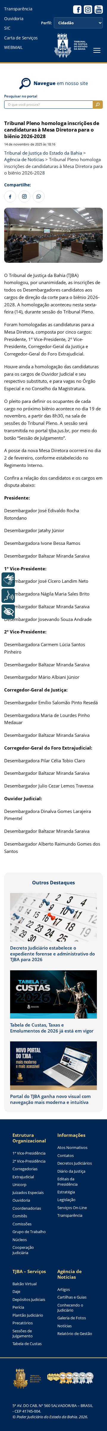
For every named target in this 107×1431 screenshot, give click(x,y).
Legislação (66, 1199)
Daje (16, 1291)
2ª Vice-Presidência (28, 1161)
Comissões (22, 1224)
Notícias (64, 1325)
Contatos (65, 1155)
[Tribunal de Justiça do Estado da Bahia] (70, 45)
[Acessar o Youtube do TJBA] (99, 9)
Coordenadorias (26, 1208)
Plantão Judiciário (27, 1315)
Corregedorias (24, 1168)
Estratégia (66, 1192)
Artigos (63, 1289)
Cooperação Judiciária (23, 1250)
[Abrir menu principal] (97, 50)
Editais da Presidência (67, 1182)
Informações (71, 1135)
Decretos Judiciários (74, 1163)
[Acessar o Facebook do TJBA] (77, 9)
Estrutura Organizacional (29, 1138)
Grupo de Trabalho (29, 1231)
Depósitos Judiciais (28, 1299)
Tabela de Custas (27, 1343)
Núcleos (19, 1239)
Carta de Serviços (20, 38)
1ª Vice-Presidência (28, 1153)
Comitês (19, 1216)
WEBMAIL (13, 47)
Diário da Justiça (71, 1171)
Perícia (18, 1307)
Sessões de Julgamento (22, 1333)
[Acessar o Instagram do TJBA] (88, 9)
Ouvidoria (13, 18)
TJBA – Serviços (29, 1271)
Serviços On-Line (72, 1207)
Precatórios (22, 1323)
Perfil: (46, 23)
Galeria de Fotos (71, 1317)
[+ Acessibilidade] (8, 611)
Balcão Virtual (24, 1283)
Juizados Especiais (28, 1192)
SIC (7, 28)
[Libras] (8, 579)
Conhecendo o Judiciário (70, 1308)
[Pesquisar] (98, 104)
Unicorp (19, 1184)
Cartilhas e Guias (71, 1297)
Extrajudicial (23, 1176)
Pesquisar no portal (20, 96)
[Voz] (8, 595)
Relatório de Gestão (74, 1333)
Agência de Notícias (69, 1274)
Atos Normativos (72, 1147)
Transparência (18, 9)
